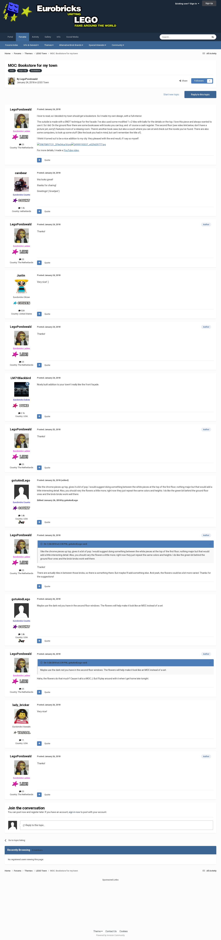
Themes (48, 45)
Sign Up (209, 3)
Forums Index (11, 45)
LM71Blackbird (21, 378)
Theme (97, 931)
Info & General (30, 45)
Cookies (124, 931)
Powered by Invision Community (110, 935)
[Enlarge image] (54, 144)
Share (184, 81)
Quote (47, 160)
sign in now (74, 812)
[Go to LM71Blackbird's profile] (21, 389)
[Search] (212, 37)
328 (22, 310)
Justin (21, 275)
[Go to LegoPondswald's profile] (11, 81)
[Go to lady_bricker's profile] (21, 716)
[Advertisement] (110, 903)
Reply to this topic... (35, 825)
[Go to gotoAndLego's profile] (21, 492)
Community (117, 45)
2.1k (22, 413)
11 (22, 740)
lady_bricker (20, 705)
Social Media (72, 37)
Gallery (48, 37)
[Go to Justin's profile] (21, 287)
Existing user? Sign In (186, 3)
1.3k (22, 208)
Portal (10, 37)
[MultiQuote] (39, 160)
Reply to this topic (200, 94)
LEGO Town (43, 82)
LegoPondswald (29, 79)
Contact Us (111, 931)
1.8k (22, 515)
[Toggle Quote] (41, 544)
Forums (22, 37)
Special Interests (97, 45)
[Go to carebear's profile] (21, 184)
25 (22, 144)
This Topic (200, 37)
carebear (21, 173)
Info (59, 37)
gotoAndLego (20, 480)
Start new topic (171, 94)
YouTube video (71, 150)
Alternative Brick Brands (70, 45)
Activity (35, 37)
